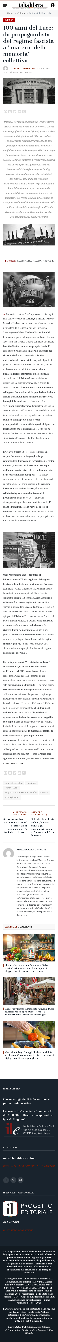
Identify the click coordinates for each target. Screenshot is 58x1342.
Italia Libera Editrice (39, 1327)
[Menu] (5, 5)
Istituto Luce (12, 787)
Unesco (44, 792)
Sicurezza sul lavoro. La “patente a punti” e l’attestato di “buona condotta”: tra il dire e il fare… (15, 826)
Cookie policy (29, 1330)
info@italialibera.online (19, 1158)
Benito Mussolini (14, 783)
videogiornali (12, 797)
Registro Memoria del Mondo (21, 792)
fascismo (31, 783)
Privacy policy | (13, 1330)
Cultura (9, 20)
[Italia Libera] (30, 5)
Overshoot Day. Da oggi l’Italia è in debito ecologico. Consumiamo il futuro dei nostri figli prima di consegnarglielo (29, 1055)
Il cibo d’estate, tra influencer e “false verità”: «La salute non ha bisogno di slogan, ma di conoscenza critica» (26, 968)
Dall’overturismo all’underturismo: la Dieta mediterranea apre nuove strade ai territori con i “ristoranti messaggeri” (29, 1011)
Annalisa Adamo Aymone (27, 68)
